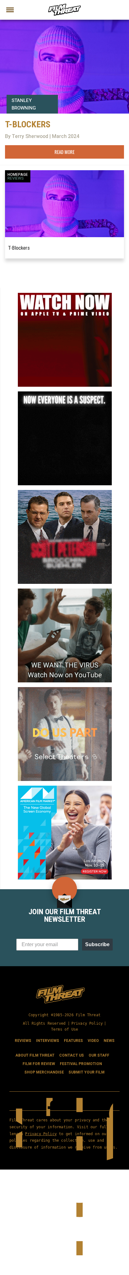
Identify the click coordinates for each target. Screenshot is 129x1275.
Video (93, 1040)
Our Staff (99, 1055)
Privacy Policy (87, 1023)
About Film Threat (34, 1055)
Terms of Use (64, 1029)
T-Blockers (19, 248)
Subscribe (97, 944)
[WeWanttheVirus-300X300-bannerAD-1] (65, 591)
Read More (64, 151)
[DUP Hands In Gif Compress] (65, 689)
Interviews (47, 1040)
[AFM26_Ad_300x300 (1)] (65, 788)
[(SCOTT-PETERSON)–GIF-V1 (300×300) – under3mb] (65, 492)
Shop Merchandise (44, 1072)
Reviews (16, 178)
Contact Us (71, 1055)
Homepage (18, 174)
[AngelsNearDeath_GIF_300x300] (65, 295)
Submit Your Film (87, 1072)
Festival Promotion (81, 1064)
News (109, 1040)
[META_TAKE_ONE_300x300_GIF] (65, 394)
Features (73, 1040)
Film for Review (39, 1064)
